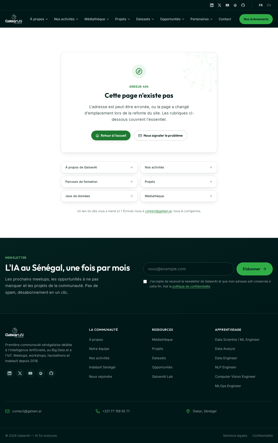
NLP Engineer (225, 367)
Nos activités (64, 19)
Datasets (143, 19)
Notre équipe (99, 349)
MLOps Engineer (228, 386)
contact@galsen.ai (158, 211)
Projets (120, 19)
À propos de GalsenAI (81, 167)
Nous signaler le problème (163, 135)
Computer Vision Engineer (235, 376)
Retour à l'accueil (113, 135)
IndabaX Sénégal (102, 367)
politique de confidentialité (191, 286)
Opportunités (170, 19)
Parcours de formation (81, 181)
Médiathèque (94, 19)
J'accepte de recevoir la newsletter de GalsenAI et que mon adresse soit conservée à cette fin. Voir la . (210, 283)
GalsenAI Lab (162, 376)
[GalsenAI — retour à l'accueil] (13, 19)
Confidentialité (262, 435)
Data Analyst (225, 349)
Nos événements (258, 20)
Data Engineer (226, 358)
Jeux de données (77, 196)
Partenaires (199, 19)
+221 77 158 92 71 (116, 411)
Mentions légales (235, 435)
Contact (225, 19)
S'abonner (252, 268)
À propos (37, 19)
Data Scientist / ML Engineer (237, 339)
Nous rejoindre (100, 376)
